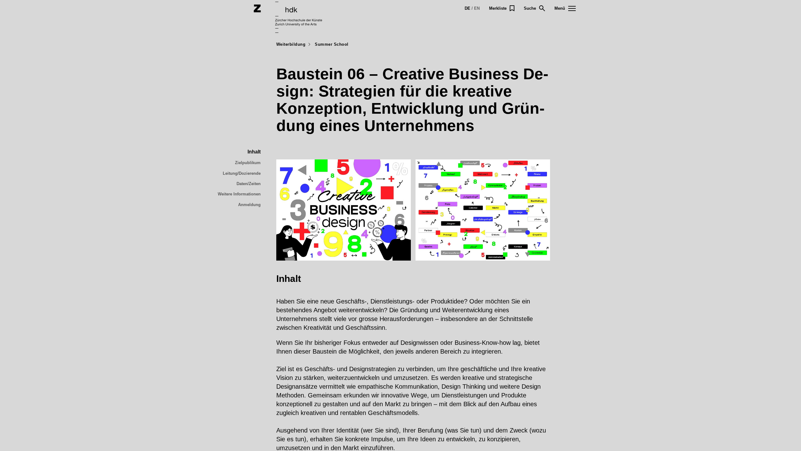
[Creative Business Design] (343, 210)
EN (477, 8)
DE (467, 8)
